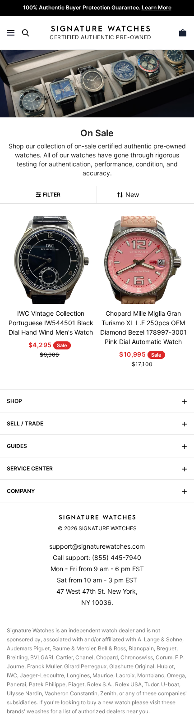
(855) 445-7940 (116, 557)
